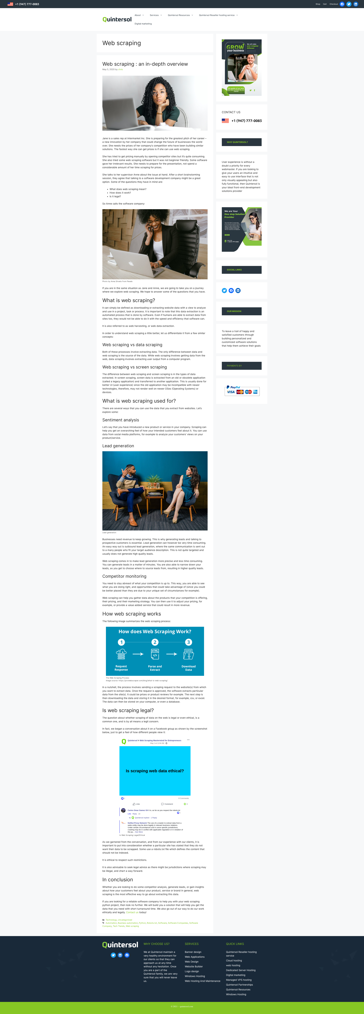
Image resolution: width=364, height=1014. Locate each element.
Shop (318, 4)
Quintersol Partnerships (239, 984)
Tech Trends (119, 926)
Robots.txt (152, 923)
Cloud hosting (234, 960)
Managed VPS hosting (239, 979)
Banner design (193, 952)
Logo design (192, 971)
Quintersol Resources (179, 15)
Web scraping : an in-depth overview (145, 64)
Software (162, 923)
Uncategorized (125, 920)
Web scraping (132, 926)
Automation (111, 923)
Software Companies (178, 923)
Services (154, 15)
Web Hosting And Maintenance (202, 981)
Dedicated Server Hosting (241, 970)
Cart (325, 4)
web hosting (233, 965)
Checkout (334, 4)
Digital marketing (143, 23)
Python (142, 923)
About (138, 15)
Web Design (191, 961)
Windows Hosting (195, 976)
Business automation (128, 923)
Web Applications (195, 956)
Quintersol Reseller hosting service (217, 15)
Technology (111, 920)
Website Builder (194, 966)
